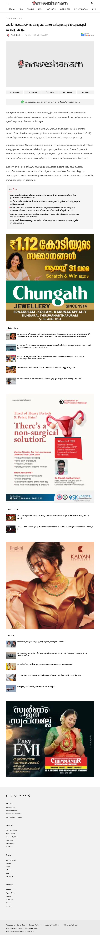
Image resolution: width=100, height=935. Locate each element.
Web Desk (15, 35)
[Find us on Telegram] (29, 795)
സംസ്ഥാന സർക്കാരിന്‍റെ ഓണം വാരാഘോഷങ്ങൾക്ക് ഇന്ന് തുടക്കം (46, 367)
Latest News (11, 860)
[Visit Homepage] (50, 3)
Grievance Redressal (14, 817)
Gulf (40, 9)
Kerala (11, 9)
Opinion (9, 847)
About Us (10, 804)
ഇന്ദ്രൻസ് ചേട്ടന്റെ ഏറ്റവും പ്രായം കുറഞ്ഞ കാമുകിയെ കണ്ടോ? (44, 664)
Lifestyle (9, 899)
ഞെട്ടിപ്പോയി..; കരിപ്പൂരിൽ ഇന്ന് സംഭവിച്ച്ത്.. (36, 686)
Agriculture (10, 893)
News (14, 18)
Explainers (10, 843)
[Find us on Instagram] (15, 795)
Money (8, 906)
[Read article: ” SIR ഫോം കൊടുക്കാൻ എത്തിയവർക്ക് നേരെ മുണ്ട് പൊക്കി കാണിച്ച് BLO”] (11, 677)
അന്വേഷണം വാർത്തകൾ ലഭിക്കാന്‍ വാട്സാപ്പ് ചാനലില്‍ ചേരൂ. (52, 102)
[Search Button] (92, 3)
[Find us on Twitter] (11, 795)
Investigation (81, 9)
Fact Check (65, 9)
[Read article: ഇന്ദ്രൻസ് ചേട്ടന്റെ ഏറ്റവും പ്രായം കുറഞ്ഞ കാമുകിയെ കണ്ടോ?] (11, 666)
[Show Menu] (7, 3)
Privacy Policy (11, 810)
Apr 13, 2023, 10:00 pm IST (36, 35)
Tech (8, 903)
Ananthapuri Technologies (25, 931)
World (30, 9)
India (21, 9)
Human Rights (11, 837)
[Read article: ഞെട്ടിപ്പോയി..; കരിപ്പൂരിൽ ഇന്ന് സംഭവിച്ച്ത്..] (11, 688)
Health (8, 896)
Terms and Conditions (15, 814)
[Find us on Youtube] (24, 795)
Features (9, 840)
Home (8, 18)
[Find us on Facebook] (6, 795)
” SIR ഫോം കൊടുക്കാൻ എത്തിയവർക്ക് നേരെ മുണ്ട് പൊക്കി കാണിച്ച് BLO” (49, 675)
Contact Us (10, 807)
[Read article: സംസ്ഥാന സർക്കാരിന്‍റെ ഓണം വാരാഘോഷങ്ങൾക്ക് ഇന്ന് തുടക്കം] (11, 369)
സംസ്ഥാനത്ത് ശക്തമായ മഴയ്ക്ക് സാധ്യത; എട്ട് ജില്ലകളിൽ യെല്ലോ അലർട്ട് (49, 379)
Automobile (10, 890)
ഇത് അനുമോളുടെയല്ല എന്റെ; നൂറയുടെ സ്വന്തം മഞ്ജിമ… (41, 642)
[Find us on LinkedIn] (20, 795)
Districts (50, 9)
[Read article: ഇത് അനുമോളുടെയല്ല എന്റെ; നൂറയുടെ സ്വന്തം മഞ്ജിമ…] (11, 644)
